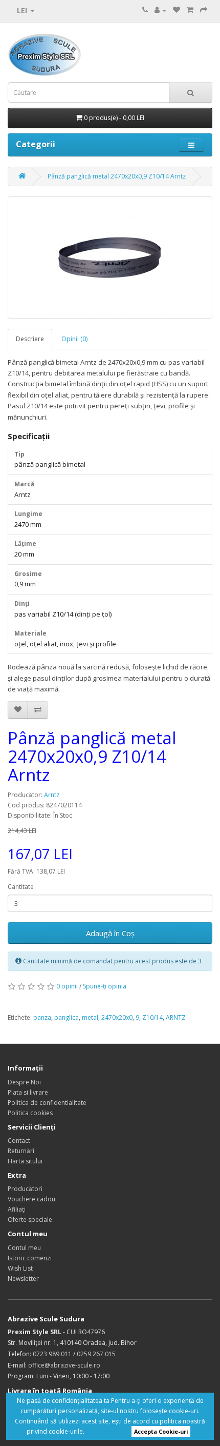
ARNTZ (176, 1017)
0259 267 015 (96, 1354)
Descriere (30, 338)
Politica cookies (30, 1112)
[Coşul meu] (190, 10)
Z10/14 (152, 1017)
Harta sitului (25, 1161)
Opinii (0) (74, 338)
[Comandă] (203, 10)
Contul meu (24, 1247)
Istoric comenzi (30, 1258)
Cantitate (21, 886)
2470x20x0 (117, 1017)
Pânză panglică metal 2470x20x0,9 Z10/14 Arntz (117, 176)
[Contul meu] (160, 10)
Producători (25, 1188)
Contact (19, 1140)
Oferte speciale (30, 1219)
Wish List (20, 1268)
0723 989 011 (52, 1354)
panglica (66, 1017)
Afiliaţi (17, 1209)
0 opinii (67, 986)
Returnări (21, 1150)
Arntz (51, 794)
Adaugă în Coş (110, 933)
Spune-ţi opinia (104, 986)
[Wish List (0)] (176, 10)
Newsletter (23, 1278)
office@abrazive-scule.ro (64, 1365)
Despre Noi (24, 1082)
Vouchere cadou (31, 1199)
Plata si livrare (28, 1092)
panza (42, 1017)
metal (90, 1017)
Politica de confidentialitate (47, 1102)
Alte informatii (106, 1431)
